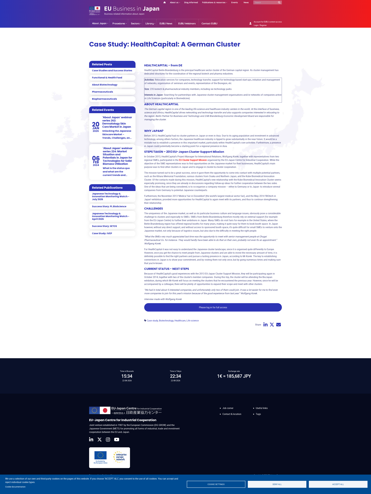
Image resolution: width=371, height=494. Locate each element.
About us (174, 2)
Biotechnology (166, 320)
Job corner (227, 408)
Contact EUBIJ (209, 23)
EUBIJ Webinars (187, 23)
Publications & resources (213, 2)
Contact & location (231, 414)
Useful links (262, 408)
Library (150, 23)
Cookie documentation (15, 486)
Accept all (338, 484)
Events (234, 2)
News (246, 2)
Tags (258, 414)
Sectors (135, 23)
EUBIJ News (166, 23)
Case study (152, 320)
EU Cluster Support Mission (193, 160)
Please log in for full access (213, 307)
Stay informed (191, 2)
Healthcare (180, 320)
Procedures (118, 23)
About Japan (99, 23)
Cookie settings (216, 484)
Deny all (277, 484)
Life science (193, 320)
